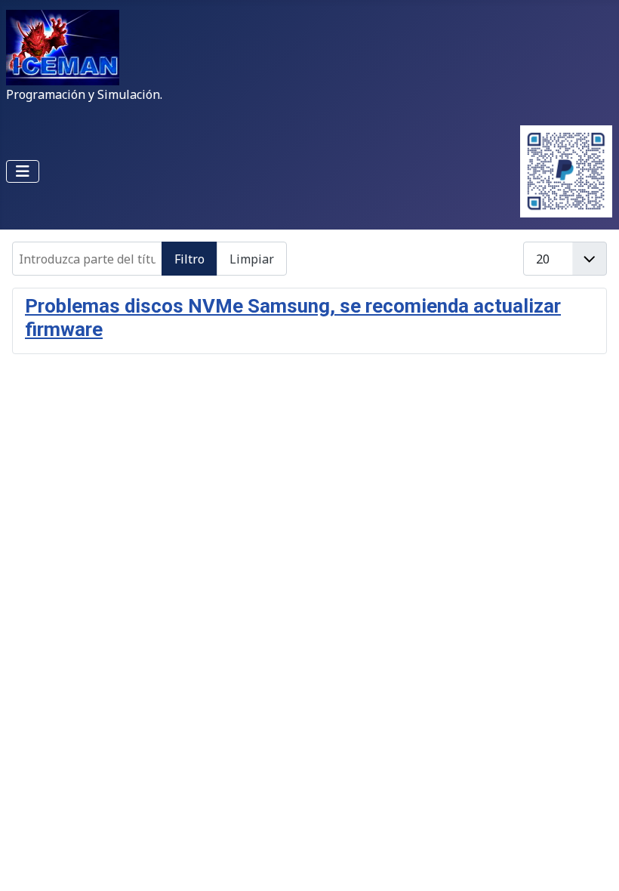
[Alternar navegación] (22, 171)
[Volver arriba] (592, 863)
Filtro (189, 259)
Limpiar (251, 259)
